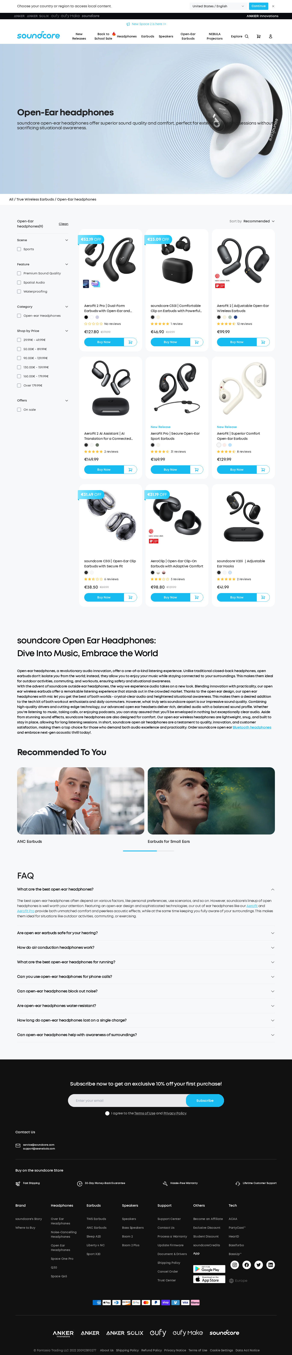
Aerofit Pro (25, 911)
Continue (259, 6)
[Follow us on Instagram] (234, 1265)
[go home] (38, 35)
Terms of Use (144, 1113)
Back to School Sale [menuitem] (103, 36)
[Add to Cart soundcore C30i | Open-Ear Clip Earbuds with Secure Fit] (130, 597)
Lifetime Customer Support (260, 1183)
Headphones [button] (62, 1205)
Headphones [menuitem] (127, 36)
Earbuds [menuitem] (147, 36)
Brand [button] (20, 1205)
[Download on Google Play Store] (209, 1269)
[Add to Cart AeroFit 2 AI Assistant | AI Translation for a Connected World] (130, 469)
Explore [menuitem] (236, 36)
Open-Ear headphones (76, 199)
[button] (218, 6)
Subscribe (205, 1100)
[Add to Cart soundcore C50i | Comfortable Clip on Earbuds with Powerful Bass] (196, 342)
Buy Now (104, 342)
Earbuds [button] (94, 1205)
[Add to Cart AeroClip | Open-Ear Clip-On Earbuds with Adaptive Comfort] (196, 597)
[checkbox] (19, 249)
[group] (110, 332)
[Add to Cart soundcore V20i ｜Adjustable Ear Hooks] (263, 597)
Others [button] (199, 1205)
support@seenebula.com (39, 1148)
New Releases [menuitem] (79, 36)
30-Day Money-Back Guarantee (105, 1183)
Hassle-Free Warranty (184, 1183)
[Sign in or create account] (270, 36)
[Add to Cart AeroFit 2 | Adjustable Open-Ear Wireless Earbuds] (263, 342)
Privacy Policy (175, 1113)
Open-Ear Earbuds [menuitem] (188, 36)
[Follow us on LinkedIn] (270, 1265)
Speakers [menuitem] (166, 36)
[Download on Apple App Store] (209, 1279)
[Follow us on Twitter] (258, 1265)
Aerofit (252, 906)
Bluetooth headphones (252, 727)
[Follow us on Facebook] (246, 1265)
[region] (146, 912)
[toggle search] (246, 36)
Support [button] (165, 1205)
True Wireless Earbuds (35, 199)
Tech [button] (233, 1205)
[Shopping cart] (258, 36)
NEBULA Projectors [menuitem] (215, 36)
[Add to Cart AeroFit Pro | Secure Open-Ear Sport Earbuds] (196, 469)
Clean (63, 224)
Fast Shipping (31, 1183)
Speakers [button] (130, 1205)
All (11, 199)
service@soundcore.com (38, 1145)
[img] (97, 1303)
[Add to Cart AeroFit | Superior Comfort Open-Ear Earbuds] (263, 469)
